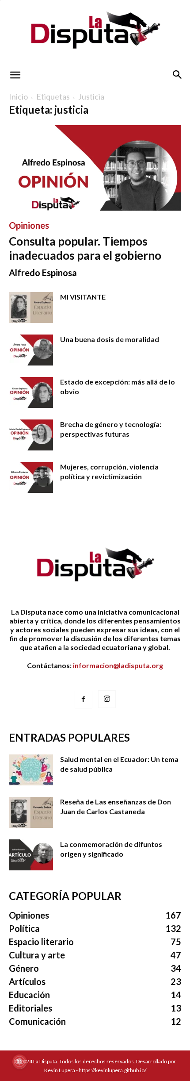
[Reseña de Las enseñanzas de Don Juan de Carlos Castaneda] (31, 812)
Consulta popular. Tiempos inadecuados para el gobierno (85, 248)
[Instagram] (107, 699)
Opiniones (29, 225)
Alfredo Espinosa (43, 272)
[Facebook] (83, 699)
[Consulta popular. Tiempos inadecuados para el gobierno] (95, 168)
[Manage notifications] (19, 1061)
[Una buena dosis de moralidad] (31, 350)
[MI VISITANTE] (31, 307)
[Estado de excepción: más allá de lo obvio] (31, 392)
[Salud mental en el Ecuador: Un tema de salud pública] (31, 769)
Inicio (18, 96)
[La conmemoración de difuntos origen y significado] (31, 854)
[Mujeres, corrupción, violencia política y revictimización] (31, 477)
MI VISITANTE (83, 296)
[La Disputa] (95, 31)
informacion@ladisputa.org (118, 665)
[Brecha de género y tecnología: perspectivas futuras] (31, 434)
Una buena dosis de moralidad (109, 339)
